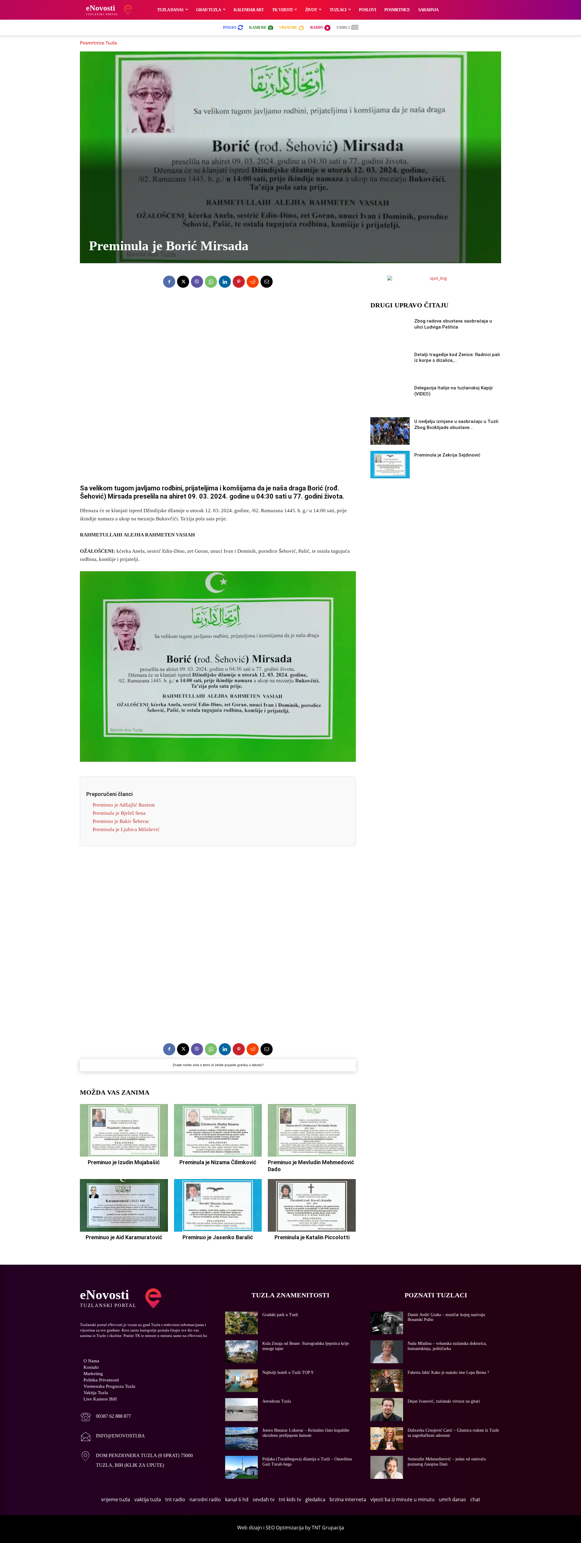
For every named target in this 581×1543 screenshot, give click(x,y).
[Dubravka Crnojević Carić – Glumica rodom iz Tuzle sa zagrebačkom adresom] (386, 1438)
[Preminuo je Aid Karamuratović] (124, 1205)
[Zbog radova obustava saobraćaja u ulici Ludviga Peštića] (390, 330)
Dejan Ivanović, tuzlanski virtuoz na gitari (444, 1401)
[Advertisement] (217, 382)
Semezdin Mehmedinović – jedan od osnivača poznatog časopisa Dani (447, 1461)
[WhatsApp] (211, 282)
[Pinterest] (239, 282)
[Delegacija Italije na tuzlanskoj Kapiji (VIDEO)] (390, 397)
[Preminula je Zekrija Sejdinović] (390, 464)
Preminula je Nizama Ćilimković (217, 1162)
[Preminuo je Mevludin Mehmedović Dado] (312, 1130)
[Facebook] (169, 282)
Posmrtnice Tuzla (98, 43)
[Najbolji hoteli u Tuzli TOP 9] (241, 1380)
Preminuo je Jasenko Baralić (217, 1237)
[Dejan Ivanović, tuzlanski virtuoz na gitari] (386, 1409)
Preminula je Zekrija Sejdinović (447, 455)
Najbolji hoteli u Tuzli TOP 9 (287, 1372)
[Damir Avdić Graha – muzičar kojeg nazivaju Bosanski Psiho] (386, 1323)
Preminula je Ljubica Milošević (126, 829)
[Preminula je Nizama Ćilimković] (218, 1130)
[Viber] (197, 282)
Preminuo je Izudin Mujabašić (124, 1162)
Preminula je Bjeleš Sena (119, 813)
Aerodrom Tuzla (276, 1401)
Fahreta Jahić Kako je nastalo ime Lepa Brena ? (448, 1372)
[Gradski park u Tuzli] (241, 1323)
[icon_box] (105, 1417)
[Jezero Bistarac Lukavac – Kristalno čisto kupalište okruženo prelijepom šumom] (241, 1438)
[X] (183, 282)
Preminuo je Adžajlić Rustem (124, 805)
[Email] (267, 282)
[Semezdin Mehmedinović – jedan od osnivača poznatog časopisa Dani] (386, 1467)
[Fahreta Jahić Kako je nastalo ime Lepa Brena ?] (386, 1380)
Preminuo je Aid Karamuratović (124, 1237)
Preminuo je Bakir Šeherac (121, 821)
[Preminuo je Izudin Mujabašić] (124, 1130)
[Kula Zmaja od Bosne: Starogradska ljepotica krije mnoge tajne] (241, 1351)
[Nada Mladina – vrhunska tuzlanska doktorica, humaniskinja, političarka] (386, 1351)
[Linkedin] (225, 282)
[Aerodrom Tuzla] (241, 1409)
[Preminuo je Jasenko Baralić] (218, 1205)
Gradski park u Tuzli (280, 1314)
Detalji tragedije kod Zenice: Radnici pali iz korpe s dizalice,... (457, 357)
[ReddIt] (253, 282)
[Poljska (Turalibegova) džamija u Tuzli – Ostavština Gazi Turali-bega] (241, 1467)
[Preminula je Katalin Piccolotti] (312, 1205)
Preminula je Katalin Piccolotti (312, 1237)
